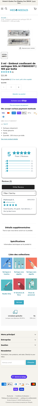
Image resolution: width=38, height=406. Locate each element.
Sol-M (6, 124)
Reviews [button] (7, 181)
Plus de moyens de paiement (19, 105)
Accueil (3, 18)
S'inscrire (30, 362)
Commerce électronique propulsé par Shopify (19, 402)
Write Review (18, 187)
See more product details (9, 139)
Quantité (3, 83)
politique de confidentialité (28, 398)
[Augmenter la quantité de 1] (18, 87)
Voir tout (19, 302)
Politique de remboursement (10, 398)
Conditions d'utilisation (22, 396)
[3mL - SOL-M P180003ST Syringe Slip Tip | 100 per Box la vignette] (4, 55)
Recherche (10, 396)
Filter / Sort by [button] (9, 193)
